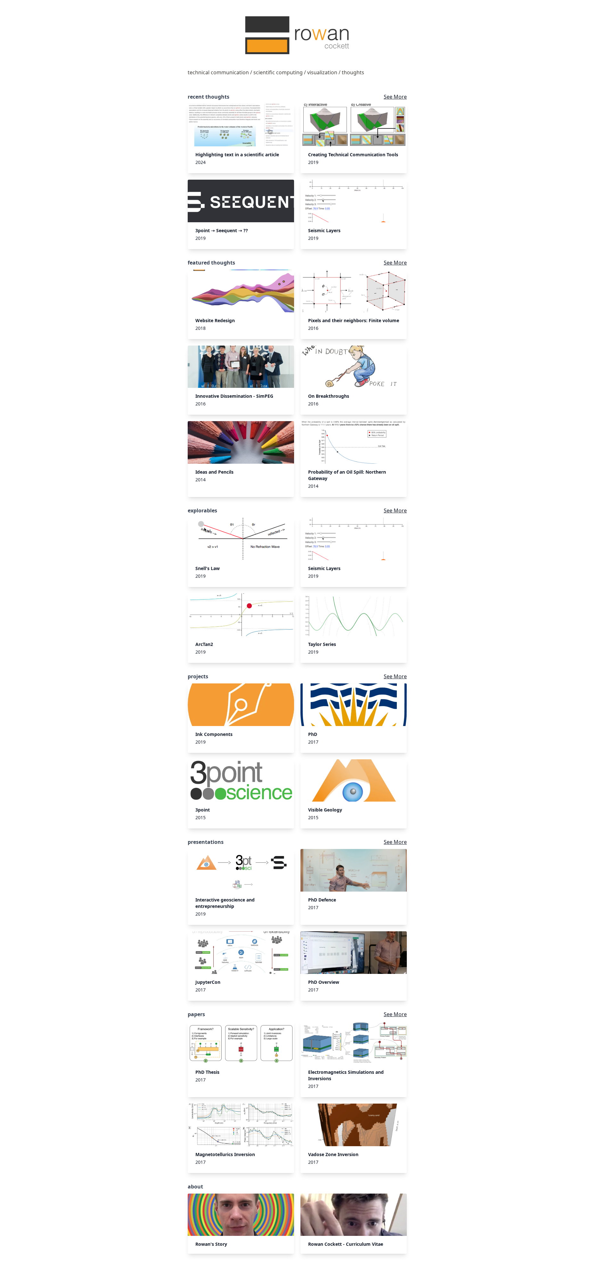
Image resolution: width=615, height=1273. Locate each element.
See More (395, 96)
